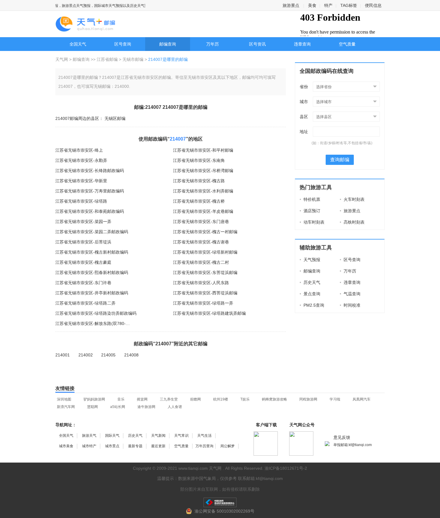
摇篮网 (142, 399)
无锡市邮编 (132, 59)
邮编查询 (167, 44)
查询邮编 (339, 159)
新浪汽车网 (66, 407)
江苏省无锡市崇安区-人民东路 (201, 282)
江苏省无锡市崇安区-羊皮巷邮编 (203, 211)
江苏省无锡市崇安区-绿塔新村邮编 (205, 252)
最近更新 (158, 446)
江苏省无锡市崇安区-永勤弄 (81, 160)
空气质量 (347, 44)
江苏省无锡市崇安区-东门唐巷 (201, 221)
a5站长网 (117, 407)
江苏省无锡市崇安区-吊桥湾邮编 (203, 170)
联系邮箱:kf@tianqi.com (260, 478)
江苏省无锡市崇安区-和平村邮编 (203, 150)
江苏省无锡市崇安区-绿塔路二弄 (85, 303)
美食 (312, 5)
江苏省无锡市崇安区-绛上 (79, 150)
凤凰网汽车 (362, 399)
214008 (131, 355)
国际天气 (112, 435)
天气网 (62, 59)
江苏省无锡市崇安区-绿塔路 (81, 201)
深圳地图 (64, 399)
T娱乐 (245, 399)
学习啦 (335, 399)
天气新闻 (158, 435)
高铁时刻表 (352, 222)
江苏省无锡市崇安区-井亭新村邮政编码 (91, 292)
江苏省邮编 (107, 59)
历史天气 (310, 282)
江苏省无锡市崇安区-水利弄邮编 (203, 191)
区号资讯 (257, 44)
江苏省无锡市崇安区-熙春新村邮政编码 (91, 272)
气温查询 (350, 293)
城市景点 (112, 446)
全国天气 (77, 44)
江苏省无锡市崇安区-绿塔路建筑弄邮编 (209, 313)
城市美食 (66, 446)
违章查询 (302, 44)
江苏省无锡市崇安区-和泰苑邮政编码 (89, 211)
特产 (328, 5)
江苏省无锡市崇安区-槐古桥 (199, 201)
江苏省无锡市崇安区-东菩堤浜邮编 (205, 272)
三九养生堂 (169, 399)
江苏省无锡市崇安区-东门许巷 (83, 282)
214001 (62, 355)
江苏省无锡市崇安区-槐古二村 (201, 262)
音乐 (121, 399)
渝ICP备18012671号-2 (286, 468)
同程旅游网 (308, 399)
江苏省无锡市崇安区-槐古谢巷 (201, 242)
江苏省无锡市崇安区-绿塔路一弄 (203, 303)
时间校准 (350, 305)
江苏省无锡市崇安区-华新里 (81, 180)
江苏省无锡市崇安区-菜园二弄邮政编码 (91, 231)
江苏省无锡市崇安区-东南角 (199, 160)
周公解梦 (227, 446)
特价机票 (310, 199)
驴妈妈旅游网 (94, 399)
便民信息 (373, 5)
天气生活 (204, 435)
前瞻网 (195, 399)
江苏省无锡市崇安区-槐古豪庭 (83, 262)
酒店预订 (310, 210)
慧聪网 (92, 407)
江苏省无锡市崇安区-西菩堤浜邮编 (205, 292)
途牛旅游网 (146, 407)
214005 (108, 355)
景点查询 (310, 293)
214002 (85, 355)
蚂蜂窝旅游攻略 (274, 399)
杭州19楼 (220, 399)
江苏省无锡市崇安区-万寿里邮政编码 (89, 191)
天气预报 (310, 259)
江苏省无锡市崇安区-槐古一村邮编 (205, 231)
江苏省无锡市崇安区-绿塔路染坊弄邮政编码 (95, 313)
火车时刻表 (352, 199)
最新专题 (135, 446)
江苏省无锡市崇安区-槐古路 (199, 180)
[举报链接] (220, 502)
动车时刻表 (312, 222)
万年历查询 (204, 446)
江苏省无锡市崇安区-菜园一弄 (83, 221)
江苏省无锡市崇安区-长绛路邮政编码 (89, 170)
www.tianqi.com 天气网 (199, 468)
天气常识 (181, 435)
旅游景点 (291, 5)
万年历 (212, 44)
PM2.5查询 (312, 305)
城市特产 (89, 446)
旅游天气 (89, 435)
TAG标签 (348, 5)
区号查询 (122, 44)
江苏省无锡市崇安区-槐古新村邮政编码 (91, 252)
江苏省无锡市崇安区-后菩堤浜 (83, 242)
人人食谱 (175, 407)
